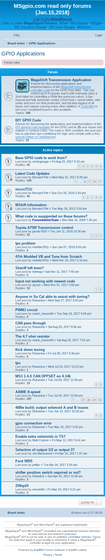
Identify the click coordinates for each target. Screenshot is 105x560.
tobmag (37, 271)
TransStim (87, 106)
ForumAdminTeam (45, 220)
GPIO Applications (23, 54)
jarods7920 (39, 231)
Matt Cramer (40, 440)
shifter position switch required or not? (48, 472)
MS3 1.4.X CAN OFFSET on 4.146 (43, 376)
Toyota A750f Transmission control (44, 228)
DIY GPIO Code (28, 120)
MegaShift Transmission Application (61, 80)
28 (88, 400)
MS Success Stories (31, 27)
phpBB (38, 549)
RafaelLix (38, 476)
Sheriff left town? (29, 268)
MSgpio (96, 23)
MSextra (83, 27)
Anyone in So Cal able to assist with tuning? (52, 297)
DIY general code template (32, 127)
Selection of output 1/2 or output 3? (45, 450)
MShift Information (31, 205)
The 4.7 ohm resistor (32, 336)
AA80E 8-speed (27, 392)
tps (17, 363)
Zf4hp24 (22, 486)
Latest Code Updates (32, 174)
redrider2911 (40, 247)
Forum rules (12, 62)
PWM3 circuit (26, 310)
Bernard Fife (40, 177)
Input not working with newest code (45, 281)
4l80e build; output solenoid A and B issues (51, 408)
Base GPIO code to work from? (41, 158)
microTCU (23, 189)
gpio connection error (33, 423)
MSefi (63, 23)
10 (94, 181)
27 (83, 400)
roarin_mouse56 (43, 313)
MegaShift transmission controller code (61, 88)
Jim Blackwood (42, 453)
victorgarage (40, 161)
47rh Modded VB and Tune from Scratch (48, 257)
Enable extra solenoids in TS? (40, 436)
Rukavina (38, 300)
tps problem (25, 243)
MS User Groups (62, 27)
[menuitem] (14, 35)
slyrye (36, 284)
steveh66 (38, 489)
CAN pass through (30, 323)
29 (94, 400)
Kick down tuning (30, 350)
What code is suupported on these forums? (51, 216)
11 (100, 181)
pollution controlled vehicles (74, 536)
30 (100, 400)
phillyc (36, 464)
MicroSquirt (79, 23)
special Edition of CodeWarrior (35, 137)
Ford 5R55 (23, 461)
